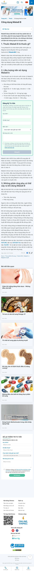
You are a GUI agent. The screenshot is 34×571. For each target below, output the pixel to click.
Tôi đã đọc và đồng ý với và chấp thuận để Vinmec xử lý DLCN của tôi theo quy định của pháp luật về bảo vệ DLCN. (18, 471)
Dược (2, 256)
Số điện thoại (6, 120)
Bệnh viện (5, 126)
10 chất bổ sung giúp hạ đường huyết (15, 340)
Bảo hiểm (20, 508)
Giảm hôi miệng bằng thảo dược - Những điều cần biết (16, 287)
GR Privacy (17, 558)
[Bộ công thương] (17, 545)
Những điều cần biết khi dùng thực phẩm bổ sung (16, 395)
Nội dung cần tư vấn (8, 133)
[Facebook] (27, 253)
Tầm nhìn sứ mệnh (8, 503)
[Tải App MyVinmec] (8, 520)
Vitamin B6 (20, 256)
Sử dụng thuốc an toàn (20, 18)
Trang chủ (4, 18)
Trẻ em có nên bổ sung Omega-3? (14, 314)
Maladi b (26, 256)
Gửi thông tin (17, 475)
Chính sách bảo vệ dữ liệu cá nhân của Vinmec (17, 556)
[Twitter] (29, 253)
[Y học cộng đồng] (16, 536)
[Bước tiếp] (16, 538)
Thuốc (10, 18)
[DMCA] (17, 550)
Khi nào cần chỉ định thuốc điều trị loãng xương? (16, 367)
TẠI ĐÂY (6, 245)
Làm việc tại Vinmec (8, 510)
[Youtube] (13, 530)
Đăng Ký (17, 152)
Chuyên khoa (21, 503)
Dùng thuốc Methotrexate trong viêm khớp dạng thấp (16, 423)
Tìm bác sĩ (6, 508)
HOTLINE (4, 242)
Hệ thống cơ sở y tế (8, 505)
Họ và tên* (5, 442)
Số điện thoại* (6, 447)
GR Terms (17, 560)
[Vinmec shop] (23, 520)
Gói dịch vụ (21, 505)
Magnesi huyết (5, 257)
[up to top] (30, 557)
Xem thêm (4, 292)
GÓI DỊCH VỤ (16, 242)
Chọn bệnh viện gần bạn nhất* (11, 453)
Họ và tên (5, 113)
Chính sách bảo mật (9, 147)
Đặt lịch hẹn (21, 510)
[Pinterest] (31, 253)
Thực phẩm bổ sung (10, 256)
